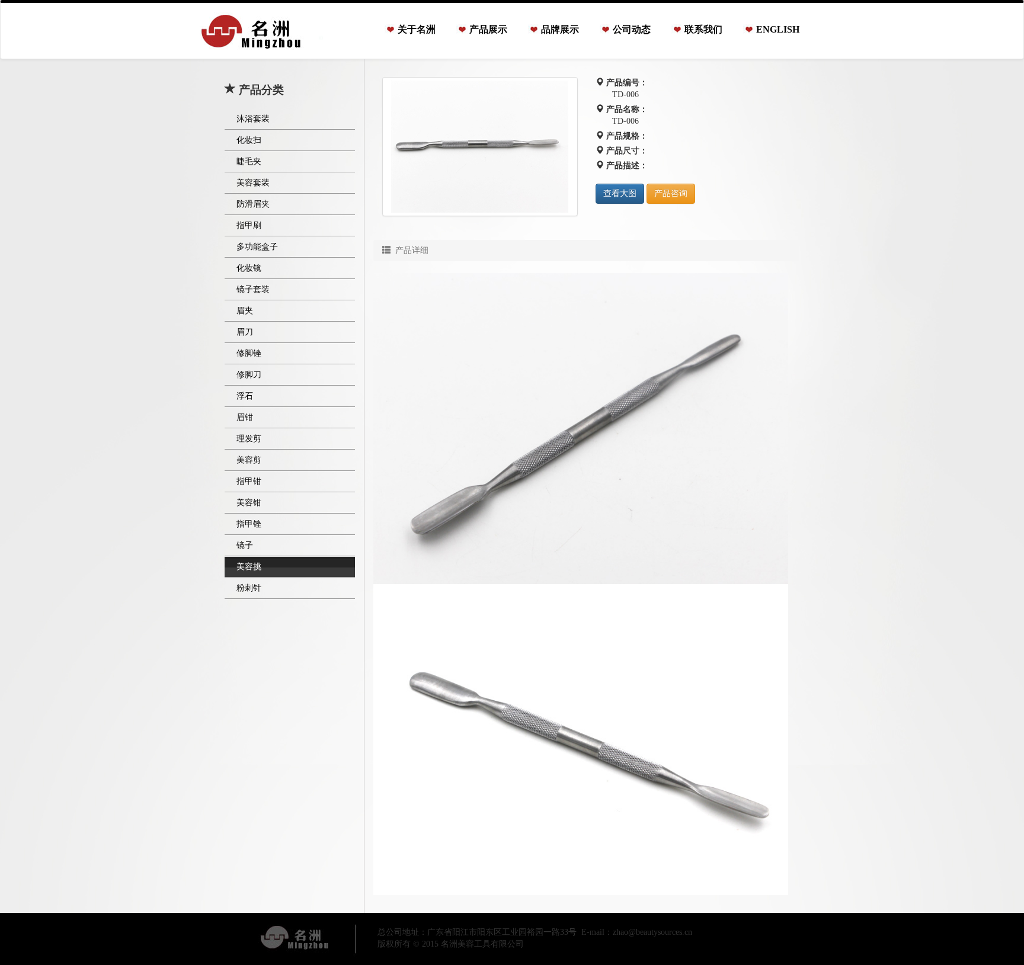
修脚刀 (248, 374)
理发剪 (248, 438)
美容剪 (248, 460)
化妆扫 (248, 140)
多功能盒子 (257, 246)
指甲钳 (248, 481)
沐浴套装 (253, 118)
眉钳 (244, 417)
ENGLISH (777, 29)
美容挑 (248, 566)
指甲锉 (248, 524)
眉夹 (244, 310)
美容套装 (253, 182)
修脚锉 (248, 353)
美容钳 (248, 502)
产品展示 (488, 29)
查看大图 (619, 193)
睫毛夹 (248, 161)
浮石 (244, 396)
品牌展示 (560, 29)
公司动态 (632, 29)
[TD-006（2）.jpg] (480, 146)
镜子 (244, 545)
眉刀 (244, 332)
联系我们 (703, 29)
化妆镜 (248, 268)
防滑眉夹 (253, 204)
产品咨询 (670, 193)
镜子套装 (253, 289)
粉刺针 (248, 588)
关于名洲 (417, 29)
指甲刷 (248, 225)
